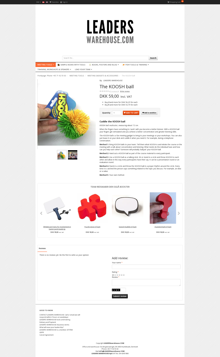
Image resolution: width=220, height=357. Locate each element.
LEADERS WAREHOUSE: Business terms (54, 325)
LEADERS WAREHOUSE (112, 80)
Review (115, 277)
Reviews (42, 248)
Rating (114, 272)
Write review (125, 91)
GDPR (41, 332)
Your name (116, 262)
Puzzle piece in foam (92, 227)
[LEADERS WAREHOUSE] (110, 31)
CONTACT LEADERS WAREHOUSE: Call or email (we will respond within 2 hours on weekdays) (59, 316)
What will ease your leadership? (51, 327)
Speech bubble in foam (127, 227)
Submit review (119, 296)
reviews (114, 91)
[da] (43, 2)
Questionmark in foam (163, 227)
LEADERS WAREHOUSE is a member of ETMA (56, 330)
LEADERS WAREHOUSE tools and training (54, 320)
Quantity (106, 113)
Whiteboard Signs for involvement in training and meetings (57, 228)
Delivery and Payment (47, 322)
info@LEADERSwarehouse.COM (112, 351)
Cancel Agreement (46, 335)
